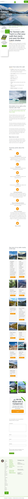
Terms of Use (11, 471)
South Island (14, 26)
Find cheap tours (22, 390)
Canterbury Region (20, 26)
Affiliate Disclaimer (12, 472)
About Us (10, 459)
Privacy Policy (11, 470)
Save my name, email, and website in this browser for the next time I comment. (16, 450)
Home (10, 26)
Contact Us (11, 461)
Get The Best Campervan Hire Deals (17, 411)
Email (10, 439)
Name (10, 434)
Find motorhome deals (13, 391)
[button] (15, 2)
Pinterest (10, 467)
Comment (11, 423)
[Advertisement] (17, 59)
